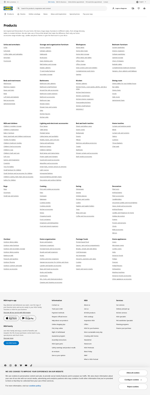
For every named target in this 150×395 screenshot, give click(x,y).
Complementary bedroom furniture (124, 68)
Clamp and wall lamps (47, 143)
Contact (105, 2)
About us (87, 305)
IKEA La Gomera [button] (11, 2)
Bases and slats (9, 90)
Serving (78, 193)
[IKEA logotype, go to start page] (8, 8)
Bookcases (43, 58)
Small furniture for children (12, 170)
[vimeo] (21, 365)
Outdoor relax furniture (11, 245)
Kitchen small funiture (83, 106)
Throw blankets (117, 143)
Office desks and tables (84, 58)
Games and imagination (11, 160)
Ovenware (43, 196)
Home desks (80, 47)
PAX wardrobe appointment (94, 2)
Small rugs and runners (11, 196)
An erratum (55, 351)
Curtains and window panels (121, 126)
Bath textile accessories (84, 157)
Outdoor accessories (10, 269)
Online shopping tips (58, 324)
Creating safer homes (91, 336)
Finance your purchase (123, 328)
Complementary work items (85, 71)
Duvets (78, 136)
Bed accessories (9, 100)
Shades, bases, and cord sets (49, 140)
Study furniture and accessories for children (18, 173)
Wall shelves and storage (48, 64)
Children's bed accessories (12, 146)
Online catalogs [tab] (34, 14)
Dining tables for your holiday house (124, 83)
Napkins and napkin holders (85, 206)
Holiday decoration (118, 216)
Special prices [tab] (75, 14)
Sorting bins (44, 276)
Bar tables (115, 87)
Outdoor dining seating (11, 252)
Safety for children (10, 180)
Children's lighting (45, 150)
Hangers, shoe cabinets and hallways (124, 71)
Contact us (55, 305)
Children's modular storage (12, 126)
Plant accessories (118, 196)
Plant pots (115, 189)
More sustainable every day (93, 332)
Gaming (78, 74)
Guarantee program (58, 336)
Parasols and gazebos (11, 259)
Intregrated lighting (46, 173)
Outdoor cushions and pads (13, 266)
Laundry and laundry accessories (50, 266)
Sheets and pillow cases (84, 126)
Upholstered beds (9, 104)
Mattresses (7, 83)
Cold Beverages (81, 252)
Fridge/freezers (117, 266)
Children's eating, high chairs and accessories (18, 177)
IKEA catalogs (88, 317)
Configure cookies (132, 380)
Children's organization (11, 130)
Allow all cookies (133, 373)
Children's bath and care (11, 153)
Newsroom (88, 344)
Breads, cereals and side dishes (86, 249)
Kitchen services (121, 313)
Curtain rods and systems (120, 133)
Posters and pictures (119, 223)
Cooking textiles (45, 203)
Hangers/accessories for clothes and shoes (54, 262)
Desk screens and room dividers (86, 68)
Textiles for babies (10, 140)
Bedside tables (117, 64)
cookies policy (35, 386)
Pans (41, 193)
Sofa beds (7, 51)
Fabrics (114, 136)
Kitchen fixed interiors (83, 92)
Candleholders (117, 199)
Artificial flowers (117, 209)
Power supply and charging (49, 157)
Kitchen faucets (45, 114)
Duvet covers (80, 130)
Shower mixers (45, 104)
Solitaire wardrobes (118, 54)
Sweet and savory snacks (84, 269)
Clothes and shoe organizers (49, 259)
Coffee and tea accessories (85, 216)
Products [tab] (10, 14)
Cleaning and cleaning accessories (51, 282)
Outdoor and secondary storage (14, 249)
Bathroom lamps (45, 146)
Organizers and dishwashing (49, 223)
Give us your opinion (58, 355)
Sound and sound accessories (49, 160)
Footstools (7, 61)
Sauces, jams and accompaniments (88, 245)
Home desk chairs (82, 51)
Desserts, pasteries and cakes (86, 259)
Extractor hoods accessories (121, 276)
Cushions (115, 140)
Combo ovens (117, 249)
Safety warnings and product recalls (64, 348)
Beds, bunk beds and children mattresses (17, 136)
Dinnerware (80, 189)
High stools (116, 97)
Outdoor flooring (9, 262)
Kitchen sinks (44, 117)
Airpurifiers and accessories (49, 163)
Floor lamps (44, 126)
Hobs (114, 252)
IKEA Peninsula (89, 348)
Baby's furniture (9, 133)
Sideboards (43, 54)
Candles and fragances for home (123, 213)
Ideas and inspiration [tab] (58, 14)
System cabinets (45, 47)
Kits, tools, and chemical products (51, 279)
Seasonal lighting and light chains (51, 177)
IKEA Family (51, 2)
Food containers (45, 219)
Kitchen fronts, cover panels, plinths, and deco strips (91, 88)
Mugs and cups (81, 213)
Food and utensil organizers (49, 226)
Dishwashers (116, 269)
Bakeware (43, 199)
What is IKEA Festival (91, 359)
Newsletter (88, 340)
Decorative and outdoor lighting (50, 180)
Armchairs (7, 58)
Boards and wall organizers (49, 252)
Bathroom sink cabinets (48, 83)
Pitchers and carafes (83, 199)
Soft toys (7, 157)
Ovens (114, 242)
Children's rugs (8, 150)
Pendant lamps (45, 133)
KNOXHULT (80, 109)
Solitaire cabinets (45, 51)
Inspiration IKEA (89, 320)
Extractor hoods (117, 255)
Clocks (114, 226)
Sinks (41, 110)
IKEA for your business (91, 328)
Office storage (81, 64)
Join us (86, 309)
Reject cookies (133, 387)
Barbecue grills (8, 255)
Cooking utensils (45, 206)
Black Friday (88, 351)
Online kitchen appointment (76, 2)
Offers (86, 324)
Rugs (5, 189)
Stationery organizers (47, 245)
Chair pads (115, 146)
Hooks (42, 255)
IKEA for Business (61, 2)
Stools (114, 94)
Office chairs (80, 61)
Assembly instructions (59, 340)
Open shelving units (46, 61)
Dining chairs (116, 90)
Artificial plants (117, 193)
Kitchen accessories (46, 209)
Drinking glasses (81, 196)
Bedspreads (80, 133)
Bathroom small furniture (48, 87)
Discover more (8, 338)
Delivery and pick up (122, 309)
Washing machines (118, 272)
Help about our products (60, 320)
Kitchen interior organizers (85, 99)
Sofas (5, 47)
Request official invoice (59, 317)
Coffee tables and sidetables (13, 54)
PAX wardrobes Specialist (124, 320)
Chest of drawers (118, 61)
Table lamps (44, 130)
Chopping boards (45, 216)
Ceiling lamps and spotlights (49, 136)
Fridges (114, 259)
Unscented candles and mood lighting (124, 203)
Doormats (7, 193)
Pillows (78, 140)
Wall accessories (117, 230)
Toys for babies (9, 167)
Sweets (78, 266)
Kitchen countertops (83, 96)
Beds (5, 94)
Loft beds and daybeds (11, 97)
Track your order (57, 309)
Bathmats (79, 150)
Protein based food (82, 242)
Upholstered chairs (118, 100)
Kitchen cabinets (81, 83)
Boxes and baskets (46, 242)
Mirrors (114, 233)
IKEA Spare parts (57, 344)
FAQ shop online (57, 328)
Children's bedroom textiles (13, 143)
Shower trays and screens (48, 107)
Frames (114, 219)
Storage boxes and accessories (50, 249)
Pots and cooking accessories (50, 189)
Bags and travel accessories (49, 269)
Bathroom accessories (47, 97)
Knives (42, 213)
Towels (78, 146)
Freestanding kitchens (83, 102)
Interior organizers (118, 51)
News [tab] (45, 14)
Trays (78, 209)
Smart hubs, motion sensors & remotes (53, 167)
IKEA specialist (121, 317)
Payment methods (58, 313)
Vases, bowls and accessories (122, 206)
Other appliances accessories (122, 279)
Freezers (115, 262)
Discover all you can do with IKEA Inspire (17, 312)
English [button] (141, 2)
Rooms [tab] (22, 14)
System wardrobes (118, 47)
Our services (120, 305)
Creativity (7, 163)
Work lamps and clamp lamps (49, 153)
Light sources (44, 170)
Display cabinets (45, 68)
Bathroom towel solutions (48, 94)
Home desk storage (82, 54)
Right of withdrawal (58, 332)
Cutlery (78, 203)
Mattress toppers (9, 87)
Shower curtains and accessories (87, 153)
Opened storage (117, 58)
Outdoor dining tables (11, 242)
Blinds (114, 130)
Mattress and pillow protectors (86, 143)
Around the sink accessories (49, 90)
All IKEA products (89, 313)
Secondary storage (46, 74)
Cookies (78, 262)
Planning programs (122, 324)
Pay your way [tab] (88, 14)
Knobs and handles (46, 272)
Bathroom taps (45, 100)
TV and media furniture (47, 71)
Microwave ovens (118, 245)
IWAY (85, 355)
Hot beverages (81, 255)
